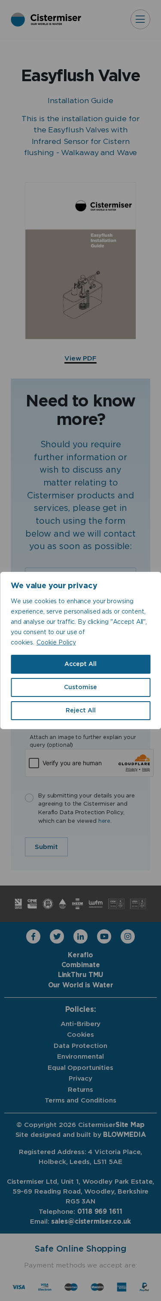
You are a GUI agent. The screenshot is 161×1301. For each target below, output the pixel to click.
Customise (80, 687)
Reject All (81, 711)
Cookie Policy (56, 643)
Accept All (80, 664)
